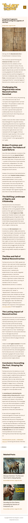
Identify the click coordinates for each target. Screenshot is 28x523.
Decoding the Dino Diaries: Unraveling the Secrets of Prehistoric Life (11, 504)
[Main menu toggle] (24, 7)
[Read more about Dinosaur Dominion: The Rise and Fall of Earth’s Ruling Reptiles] (14, 465)
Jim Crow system (6, 306)
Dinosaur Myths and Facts (8, 480)
